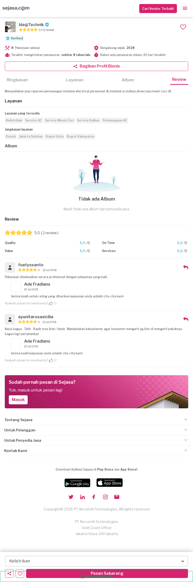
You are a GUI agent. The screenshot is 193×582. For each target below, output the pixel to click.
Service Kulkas (88, 120)
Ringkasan (17, 80)
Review (179, 79)
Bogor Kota (54, 136)
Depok (11, 136)
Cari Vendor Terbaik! (158, 9)
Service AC (33, 120)
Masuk (18, 399)
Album (128, 80)
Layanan (74, 80)
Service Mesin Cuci (59, 120)
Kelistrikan (14, 120)
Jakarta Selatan (30, 136)
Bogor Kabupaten (80, 136)
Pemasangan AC (115, 120)
